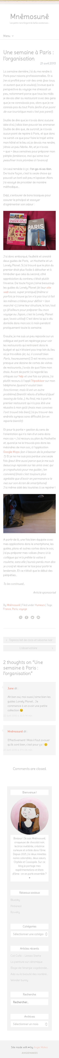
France (7, 609)
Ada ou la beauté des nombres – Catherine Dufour (29, 974)
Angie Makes (41, 1047)
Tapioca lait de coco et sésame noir (30, 640)
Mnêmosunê (29, 16)
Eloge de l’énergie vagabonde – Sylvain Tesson (29, 968)
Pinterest (16, 906)
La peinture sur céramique (26, 962)
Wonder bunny (19, 980)
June (11, 688)
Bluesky (15, 900)
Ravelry (15, 912)
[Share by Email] (38, 617)
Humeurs (40, 605)
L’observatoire (28, 648)
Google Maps (11, 452)
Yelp (21, 376)
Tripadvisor (38, 381)
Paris (15, 609)
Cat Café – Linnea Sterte (25, 956)
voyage (23, 609)
